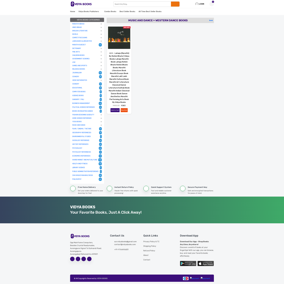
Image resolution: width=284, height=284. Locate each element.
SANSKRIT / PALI (78, 99)
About (145, 255)
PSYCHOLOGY (77, 148)
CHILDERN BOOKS (78, 55)
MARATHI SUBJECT (79, 45)
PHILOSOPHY (76, 179)
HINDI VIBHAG (77, 27)
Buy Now (124, 110)
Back (211, 20)
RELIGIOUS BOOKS (78, 69)
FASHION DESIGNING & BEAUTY (83, 115)
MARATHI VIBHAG (78, 24)
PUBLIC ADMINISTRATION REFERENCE (85, 171)
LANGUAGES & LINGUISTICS (82, 41)
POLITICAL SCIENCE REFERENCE (83, 107)
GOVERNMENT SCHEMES (81, 59)
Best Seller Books (127, 11)
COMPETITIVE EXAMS (79, 38)
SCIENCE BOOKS (78, 96)
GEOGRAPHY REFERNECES (81, 133)
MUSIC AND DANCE (78, 125)
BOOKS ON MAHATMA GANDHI (82, 111)
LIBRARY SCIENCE (78, 168)
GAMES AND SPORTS (79, 66)
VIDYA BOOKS (102, 278)
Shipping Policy (149, 246)
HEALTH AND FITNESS (80, 164)
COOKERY (75, 77)
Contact (146, 260)
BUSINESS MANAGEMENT (81, 103)
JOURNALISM (77, 73)
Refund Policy (149, 251)
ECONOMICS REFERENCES (81, 156)
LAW (73, 62)
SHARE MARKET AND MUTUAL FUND (84, 160)
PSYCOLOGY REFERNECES (81, 152)
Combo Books (110, 11)
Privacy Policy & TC (151, 242)
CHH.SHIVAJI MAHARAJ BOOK (82, 175)
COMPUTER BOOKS (79, 92)
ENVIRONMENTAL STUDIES (81, 136)
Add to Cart (115, 110)
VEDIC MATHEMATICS (79, 80)
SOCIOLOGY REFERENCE (80, 140)
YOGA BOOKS (77, 122)
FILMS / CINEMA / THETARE (81, 129)
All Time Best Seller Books (150, 11)
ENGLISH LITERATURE (80, 31)
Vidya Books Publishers (88, 11)
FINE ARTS (76, 52)
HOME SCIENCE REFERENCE (82, 118)
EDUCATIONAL (77, 88)
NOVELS (75, 34)
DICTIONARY (76, 48)
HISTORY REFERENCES (80, 144)
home (72, 11)
